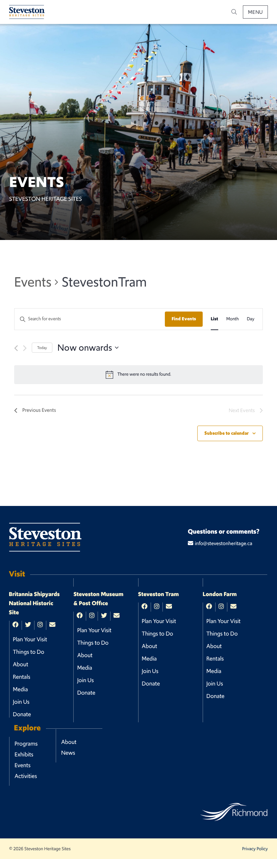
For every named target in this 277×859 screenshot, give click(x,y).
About (20, 664)
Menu (255, 12)
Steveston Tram (158, 594)
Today (42, 347)
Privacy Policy (255, 848)
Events (32, 281)
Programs (26, 744)
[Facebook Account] (15, 625)
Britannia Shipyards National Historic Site (34, 603)
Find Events (184, 319)
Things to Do (28, 652)
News (68, 753)
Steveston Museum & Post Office (98, 599)
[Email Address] (52, 625)
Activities (26, 776)
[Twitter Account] (28, 625)
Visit (17, 574)
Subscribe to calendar (226, 433)
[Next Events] (25, 348)
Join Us (21, 702)
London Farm (220, 594)
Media (20, 689)
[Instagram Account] (40, 625)
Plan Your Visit (30, 639)
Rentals (21, 677)
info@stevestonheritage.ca (223, 543)
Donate (22, 714)
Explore (27, 728)
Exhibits (24, 754)
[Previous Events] (16, 348)
